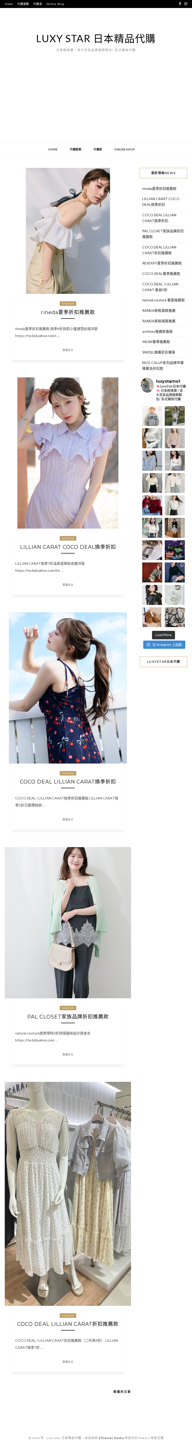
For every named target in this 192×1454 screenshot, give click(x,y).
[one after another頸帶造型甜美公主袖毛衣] (152, 528)
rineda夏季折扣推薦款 (68, 312)
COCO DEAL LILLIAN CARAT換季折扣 (68, 782)
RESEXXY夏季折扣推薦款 (162, 263)
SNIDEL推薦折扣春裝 (158, 352)
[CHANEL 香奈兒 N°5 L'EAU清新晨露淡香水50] (175, 595)
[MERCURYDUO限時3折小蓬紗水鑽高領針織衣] (152, 438)
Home (9, 3)
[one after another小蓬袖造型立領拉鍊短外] (175, 483)
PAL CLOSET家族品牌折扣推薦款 (68, 1017)
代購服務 (23, 3)
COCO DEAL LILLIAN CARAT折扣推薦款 (67, 1324)
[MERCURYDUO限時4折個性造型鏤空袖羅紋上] (175, 461)
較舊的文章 (122, 1392)
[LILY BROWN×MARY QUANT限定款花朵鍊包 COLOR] (152, 595)
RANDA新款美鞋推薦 (159, 310)
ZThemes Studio (111, 1438)
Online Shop (55, 3)
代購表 (37, 3)
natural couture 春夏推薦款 (163, 300)
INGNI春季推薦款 (156, 341)
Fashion (68, 303)
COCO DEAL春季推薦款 (161, 273)
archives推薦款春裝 (157, 331)
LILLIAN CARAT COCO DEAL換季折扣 (68, 547)
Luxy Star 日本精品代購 (96, 38)
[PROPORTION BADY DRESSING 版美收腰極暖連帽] (175, 528)
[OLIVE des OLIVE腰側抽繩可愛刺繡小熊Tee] (175, 505)
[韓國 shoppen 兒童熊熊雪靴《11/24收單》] (152, 617)
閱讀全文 (68, 349)
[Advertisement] (96, 105)
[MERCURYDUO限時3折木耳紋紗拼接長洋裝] (175, 416)
